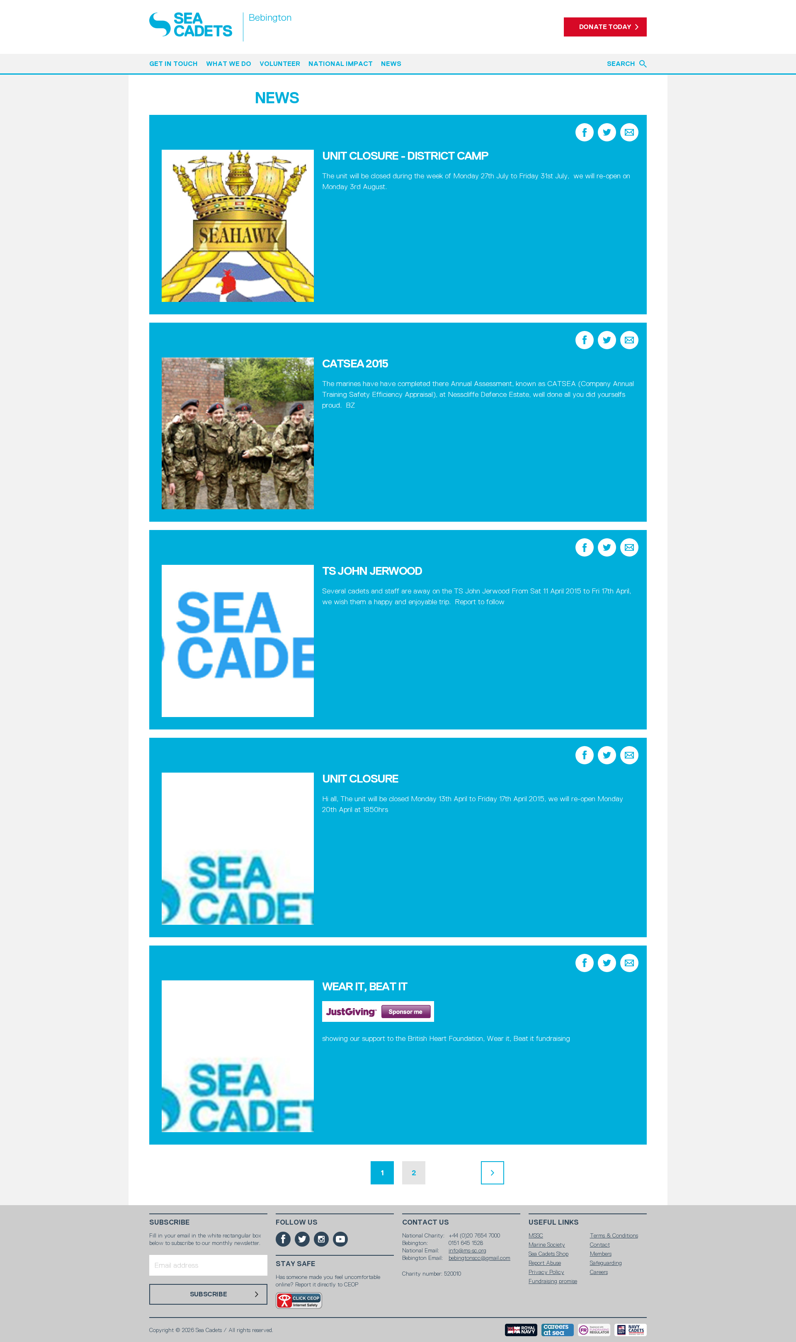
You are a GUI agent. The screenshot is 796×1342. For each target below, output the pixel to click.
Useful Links (554, 1222)
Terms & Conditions (614, 1235)
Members (601, 1253)
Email (629, 132)
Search (621, 63)
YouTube (340, 1239)
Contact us (425, 1222)
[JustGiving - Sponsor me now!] (378, 1019)
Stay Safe (295, 1264)
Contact (600, 1244)
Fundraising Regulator (594, 1330)
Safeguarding (606, 1262)
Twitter (607, 132)
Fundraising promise (553, 1281)
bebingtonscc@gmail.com (479, 1257)
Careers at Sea (557, 1330)
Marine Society (547, 1244)
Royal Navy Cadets (630, 1330)
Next (492, 1172)
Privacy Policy (546, 1272)
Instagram (321, 1239)
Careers (599, 1272)
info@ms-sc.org (467, 1250)
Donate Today (605, 26)
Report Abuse (545, 1262)
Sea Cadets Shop (548, 1253)
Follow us (297, 1222)
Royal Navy (521, 1330)
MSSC (536, 1235)
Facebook (584, 132)
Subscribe (169, 1222)
